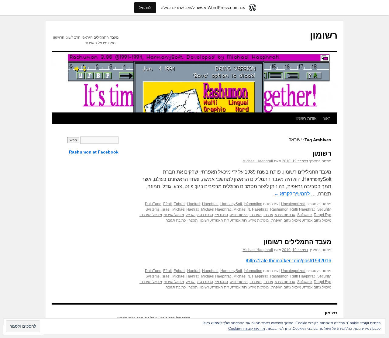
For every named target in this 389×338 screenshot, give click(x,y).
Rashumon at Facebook (94, 152)
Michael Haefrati (185, 209)
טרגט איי (221, 215)
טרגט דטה (205, 215)
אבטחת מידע (285, 215)
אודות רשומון (306, 118)
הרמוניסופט (239, 215)
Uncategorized (293, 204)
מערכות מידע (259, 220)
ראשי (326, 118)
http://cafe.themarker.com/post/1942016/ (288, 260)
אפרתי (268, 215)
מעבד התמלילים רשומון (297, 241)
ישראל (190, 215)
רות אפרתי (239, 220)
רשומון (323, 35)
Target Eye (322, 215)
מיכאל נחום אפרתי (317, 220)
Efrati (167, 204)
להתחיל (145, 7)
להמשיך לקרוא (292, 193)
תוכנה (193, 220)
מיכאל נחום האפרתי (285, 220)
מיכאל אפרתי (174, 215)
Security (323, 209)
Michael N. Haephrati (250, 209)
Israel (165, 209)
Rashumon (279, 209)
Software (304, 215)
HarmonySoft (231, 204)
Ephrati (179, 204)
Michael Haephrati (258, 161)
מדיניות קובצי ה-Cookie (246, 328)
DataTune (153, 204)
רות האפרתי (220, 220)
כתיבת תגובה (176, 220)
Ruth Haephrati (302, 209)
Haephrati (210, 204)
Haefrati (193, 204)
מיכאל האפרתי (150, 215)
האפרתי (256, 215)
